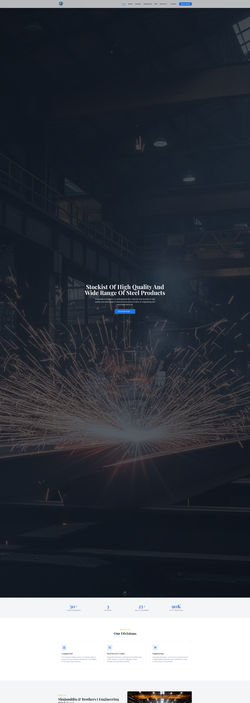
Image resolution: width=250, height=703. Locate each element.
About (130, 4)
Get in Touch (185, 4)
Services (138, 4)
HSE (155, 4)
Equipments (148, 4)
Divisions (163, 4)
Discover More (125, 311)
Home (124, 4)
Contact (173, 4)
